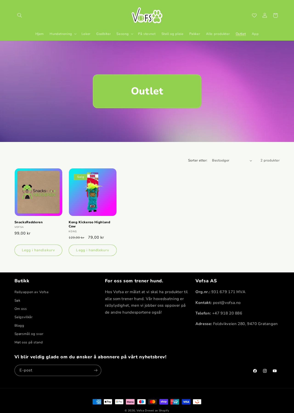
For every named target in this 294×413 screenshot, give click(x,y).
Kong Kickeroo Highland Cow (89, 224)
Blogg (19, 325)
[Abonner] (95, 370)
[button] (19, 15)
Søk (17, 300)
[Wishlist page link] (254, 15)
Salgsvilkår (23, 317)
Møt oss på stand (28, 342)
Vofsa (140, 410)
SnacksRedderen (28, 222)
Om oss (20, 309)
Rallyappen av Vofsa (31, 292)
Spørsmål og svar (28, 334)
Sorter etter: (197, 160)
